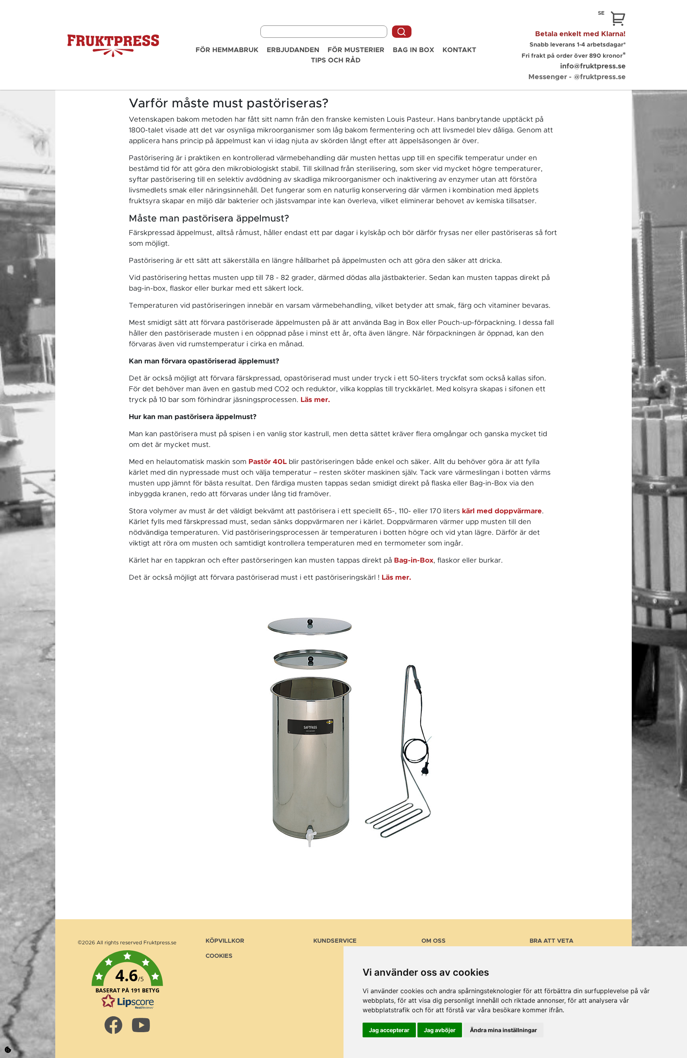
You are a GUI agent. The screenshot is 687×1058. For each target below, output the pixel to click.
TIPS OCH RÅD (336, 60)
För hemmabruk (227, 50)
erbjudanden (293, 50)
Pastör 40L (267, 462)
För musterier (356, 50)
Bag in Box (413, 50)
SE (601, 13)
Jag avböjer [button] (440, 1030)
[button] (127, 980)
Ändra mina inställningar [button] (503, 1030)
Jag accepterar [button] (389, 1030)
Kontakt (459, 50)
